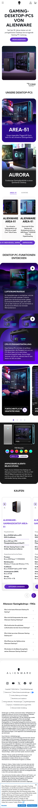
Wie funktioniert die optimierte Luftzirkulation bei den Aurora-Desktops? (17, 626)
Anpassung (28, 243)
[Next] (33, 595)
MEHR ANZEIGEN (19, 40)
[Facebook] (25, 683)
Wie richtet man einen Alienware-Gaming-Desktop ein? (17, 634)
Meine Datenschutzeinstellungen (21, 692)
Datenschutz (8, 692)
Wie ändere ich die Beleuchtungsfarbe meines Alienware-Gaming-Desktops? (16, 650)
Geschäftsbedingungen (27, 689)
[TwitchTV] (31, 683)
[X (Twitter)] (19, 683)
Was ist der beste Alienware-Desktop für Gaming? (16, 611)
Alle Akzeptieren (32, 805)
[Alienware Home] (19, 3)
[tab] (13, 192)
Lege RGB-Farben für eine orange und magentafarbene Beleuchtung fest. (30, 451)
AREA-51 (14, 456)
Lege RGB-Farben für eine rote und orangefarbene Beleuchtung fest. (12, 451)
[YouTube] (13, 683)
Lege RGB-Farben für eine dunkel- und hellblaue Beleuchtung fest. (16, 451)
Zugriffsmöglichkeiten (29, 701)
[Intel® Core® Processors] (31, 83)
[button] (30, 3)
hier (22, 758)
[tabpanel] (19, 222)
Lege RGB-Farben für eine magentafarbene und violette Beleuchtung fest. (26, 451)
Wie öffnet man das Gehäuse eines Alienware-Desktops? (14, 642)
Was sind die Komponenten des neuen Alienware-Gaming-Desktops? (15, 618)
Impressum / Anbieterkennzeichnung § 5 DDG (19, 705)
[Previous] (27, 595)
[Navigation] (2, 3)
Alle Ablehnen (22, 805)
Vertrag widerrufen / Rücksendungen (12, 701)
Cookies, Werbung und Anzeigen (19, 695)
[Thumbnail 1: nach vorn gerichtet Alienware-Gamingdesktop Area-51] (4, 504)
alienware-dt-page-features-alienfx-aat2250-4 (21, 451)
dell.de (27, 755)
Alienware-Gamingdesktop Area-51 (15, 523)
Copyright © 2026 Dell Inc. (12, 689)
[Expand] (24, 410)
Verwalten (4, 805)
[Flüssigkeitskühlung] (32, 319)
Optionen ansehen (16, 587)
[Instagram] (7, 683)
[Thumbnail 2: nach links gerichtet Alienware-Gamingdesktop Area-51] (4, 508)
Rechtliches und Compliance (19, 698)
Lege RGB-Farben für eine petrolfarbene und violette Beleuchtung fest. (7, 451)
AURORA (23, 456)
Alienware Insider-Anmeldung (19, 708)
